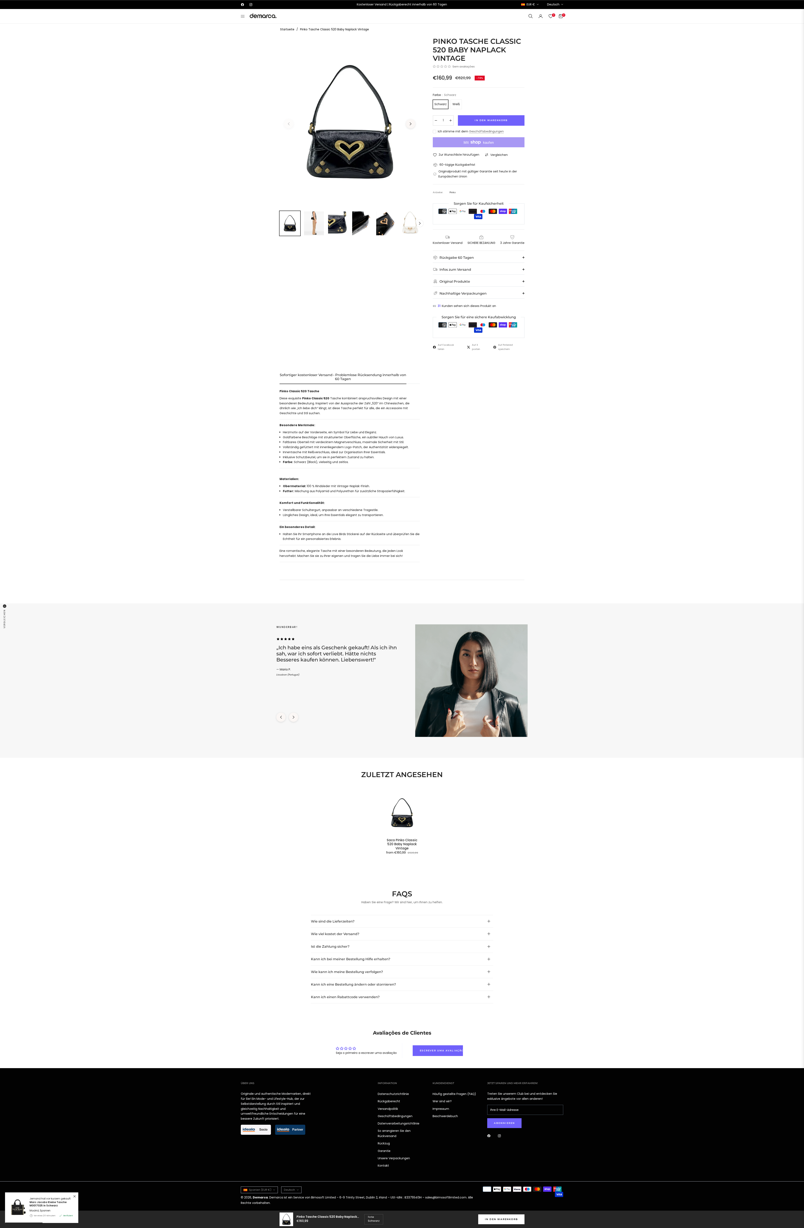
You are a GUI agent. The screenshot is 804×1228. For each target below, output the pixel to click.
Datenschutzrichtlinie (393, 1094)
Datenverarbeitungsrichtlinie (398, 1123)
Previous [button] (288, 123)
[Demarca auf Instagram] (500, 1135)
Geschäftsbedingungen (486, 131)
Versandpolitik (388, 1109)
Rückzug (384, 1143)
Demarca (260, 1197)
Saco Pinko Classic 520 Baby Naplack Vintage (402, 844)
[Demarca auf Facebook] (490, 1135)
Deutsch (553, 4)
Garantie (384, 1151)
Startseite (287, 29)
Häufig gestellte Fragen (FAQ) (454, 1094)
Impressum (441, 1109)
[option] (350, 121)
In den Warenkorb (501, 1219)
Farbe (371, 1217)
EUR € (531, 4)
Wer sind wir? (442, 1101)
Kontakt (383, 1165)
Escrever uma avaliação (441, 1050)
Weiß (456, 104)
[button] (531, 16)
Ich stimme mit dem (471, 131)
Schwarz (440, 104)
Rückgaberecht (389, 1101)
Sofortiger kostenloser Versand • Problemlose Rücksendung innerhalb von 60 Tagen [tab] (343, 377)
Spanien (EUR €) (260, 1190)
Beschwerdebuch (445, 1116)
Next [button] (410, 123)
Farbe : (444, 95)
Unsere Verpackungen (394, 1158)
